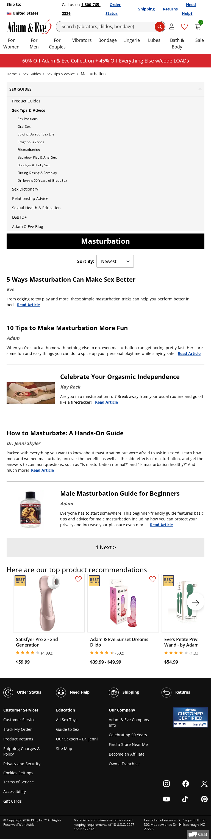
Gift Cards (12, 801)
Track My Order (17, 729)
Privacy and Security (21, 763)
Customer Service (19, 719)
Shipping (146, 9)
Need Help (79, 691)
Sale (199, 40)
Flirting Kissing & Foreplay (37, 172)
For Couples (57, 43)
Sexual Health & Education (36, 207)
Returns (170, 9)
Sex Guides (32, 73)
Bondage (107, 40)
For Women (11, 43)
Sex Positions (28, 118)
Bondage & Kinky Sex (34, 165)
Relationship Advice (30, 198)
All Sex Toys (66, 719)
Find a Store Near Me (128, 744)
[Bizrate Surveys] (200, 724)
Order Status (28, 691)
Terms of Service (18, 781)
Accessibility (14, 791)
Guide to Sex (67, 729)
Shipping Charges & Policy (21, 751)
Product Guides (26, 101)
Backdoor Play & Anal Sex (37, 157)
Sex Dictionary (25, 189)
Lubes (154, 40)
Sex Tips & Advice (61, 73)
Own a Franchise (124, 763)
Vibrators (82, 40)
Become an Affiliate (127, 754)
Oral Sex (24, 126)
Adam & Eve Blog (27, 226)
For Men (34, 43)
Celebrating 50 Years (128, 734)
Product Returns (18, 739)
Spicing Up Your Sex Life (36, 134)
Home (12, 73)
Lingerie (131, 40)
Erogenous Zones (31, 142)
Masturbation (29, 149)
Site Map (64, 748)
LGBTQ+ (19, 217)
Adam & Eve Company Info (129, 722)
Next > (108, 547)
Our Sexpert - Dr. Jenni (77, 739)
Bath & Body (177, 43)
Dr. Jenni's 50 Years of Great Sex (42, 180)
